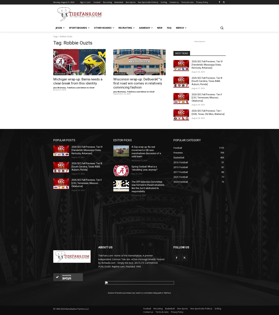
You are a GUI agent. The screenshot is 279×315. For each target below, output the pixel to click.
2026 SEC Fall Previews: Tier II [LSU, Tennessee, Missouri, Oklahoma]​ (207, 97)
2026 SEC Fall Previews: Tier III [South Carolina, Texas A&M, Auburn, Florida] (207, 81)
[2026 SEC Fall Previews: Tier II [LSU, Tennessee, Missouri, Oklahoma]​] (181, 98)
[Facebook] (219, 2)
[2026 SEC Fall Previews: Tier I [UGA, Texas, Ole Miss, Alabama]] (181, 114)
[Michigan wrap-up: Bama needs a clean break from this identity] (79, 62)
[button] (222, 28)
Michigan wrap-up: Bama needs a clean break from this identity (77, 81)
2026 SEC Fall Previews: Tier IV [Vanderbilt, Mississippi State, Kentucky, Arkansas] (207, 64)
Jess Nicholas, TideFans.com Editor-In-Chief (73, 87)
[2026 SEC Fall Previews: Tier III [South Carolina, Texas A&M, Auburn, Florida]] (181, 82)
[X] (224, 2)
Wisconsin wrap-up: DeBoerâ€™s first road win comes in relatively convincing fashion (137, 83)
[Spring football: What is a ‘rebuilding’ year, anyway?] (121, 170)
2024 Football (59, 74)
